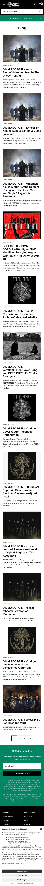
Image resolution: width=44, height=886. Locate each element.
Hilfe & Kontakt (8, 816)
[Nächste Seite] (30, 738)
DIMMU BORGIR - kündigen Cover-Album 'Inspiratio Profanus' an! (20, 431)
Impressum (28, 816)
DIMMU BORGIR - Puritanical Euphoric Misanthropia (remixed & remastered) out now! (21, 491)
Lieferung (6, 824)
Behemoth (7, 242)
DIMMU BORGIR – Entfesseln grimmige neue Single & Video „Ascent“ (22, 131)
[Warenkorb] (40, 4)
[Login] (35, 4)
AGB (26, 820)
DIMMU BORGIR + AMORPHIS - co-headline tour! (21, 721)
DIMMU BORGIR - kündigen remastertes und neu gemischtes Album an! (20, 664)
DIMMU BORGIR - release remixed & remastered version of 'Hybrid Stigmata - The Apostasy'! (21, 551)
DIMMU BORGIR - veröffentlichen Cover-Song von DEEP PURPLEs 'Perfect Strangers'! (21, 371)
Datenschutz (28, 824)
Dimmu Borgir (8, 65)
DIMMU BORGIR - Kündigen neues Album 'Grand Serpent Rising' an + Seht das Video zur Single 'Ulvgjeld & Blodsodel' (21, 190)
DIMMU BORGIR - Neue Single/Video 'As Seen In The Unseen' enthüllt (21, 72)
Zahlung (6, 820)
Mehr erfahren (28, 18)
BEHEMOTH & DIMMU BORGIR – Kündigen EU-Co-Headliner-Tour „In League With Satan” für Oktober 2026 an (21, 252)
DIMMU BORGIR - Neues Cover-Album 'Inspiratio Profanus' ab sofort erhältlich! (21, 314)
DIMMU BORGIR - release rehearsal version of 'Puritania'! (18, 611)
